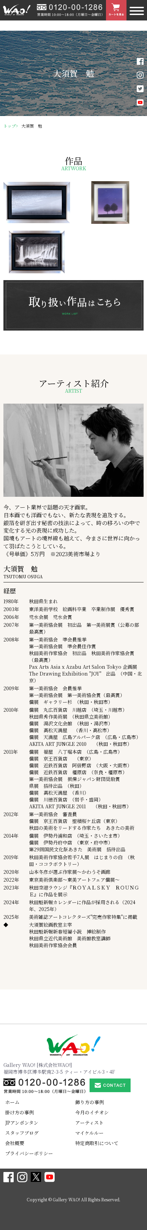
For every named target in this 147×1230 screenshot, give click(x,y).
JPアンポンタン (21, 1122)
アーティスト (89, 1122)
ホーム (12, 1102)
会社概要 (14, 1143)
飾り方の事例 (89, 1102)
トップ (9, 126)
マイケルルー (89, 1132)
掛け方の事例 (19, 1112)
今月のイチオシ (92, 1112)
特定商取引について (96, 1143)
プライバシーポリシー (29, 1153)
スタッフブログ (22, 1132)
